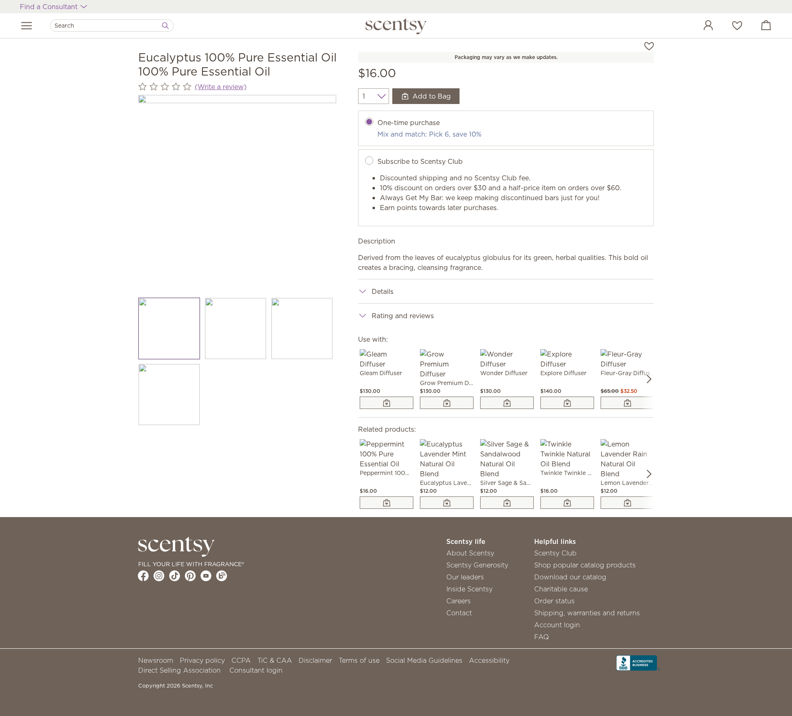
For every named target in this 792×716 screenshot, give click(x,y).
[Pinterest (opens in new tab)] (190, 575)
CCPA (241, 660)
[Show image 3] (302, 328)
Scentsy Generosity (477, 564)
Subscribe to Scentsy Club (420, 161)
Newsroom (155, 660)
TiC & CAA (274, 660)
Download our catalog (570, 576)
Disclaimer (315, 660)
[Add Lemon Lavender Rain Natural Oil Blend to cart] (627, 502)
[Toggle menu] (26, 25)
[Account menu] (700, 26)
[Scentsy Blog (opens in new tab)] (222, 575)
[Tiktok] (175, 575)
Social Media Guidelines (424, 660)
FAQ (541, 636)
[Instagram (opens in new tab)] (159, 575)
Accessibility (489, 660)
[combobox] (112, 25)
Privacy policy (202, 660)
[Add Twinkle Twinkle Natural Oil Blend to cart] (567, 502)
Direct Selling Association (179, 670)
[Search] (165, 25)
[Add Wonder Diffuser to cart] (507, 403)
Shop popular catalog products (585, 564)
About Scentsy (470, 553)
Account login (557, 624)
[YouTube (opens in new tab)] (206, 575)
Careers (458, 600)
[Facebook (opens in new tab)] (143, 575)
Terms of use (359, 660)
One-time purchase (408, 122)
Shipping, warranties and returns (587, 612)
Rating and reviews (403, 315)
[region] (237, 194)
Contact (459, 612)
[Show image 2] (236, 328)
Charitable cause (561, 588)
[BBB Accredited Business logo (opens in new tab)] (638, 662)
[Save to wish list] (649, 45)
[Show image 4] (169, 394)
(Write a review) (221, 86)
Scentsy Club (555, 553)
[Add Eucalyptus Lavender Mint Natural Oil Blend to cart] (447, 502)
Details (383, 291)
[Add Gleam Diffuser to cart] (386, 403)
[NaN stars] (164, 86)
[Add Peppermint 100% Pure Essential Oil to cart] (386, 502)
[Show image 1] (169, 328)
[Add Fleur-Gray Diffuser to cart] (627, 403)
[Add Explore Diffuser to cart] (567, 403)
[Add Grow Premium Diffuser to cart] (447, 403)
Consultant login (256, 670)
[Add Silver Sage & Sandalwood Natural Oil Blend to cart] (507, 502)
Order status (554, 600)
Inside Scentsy (469, 588)
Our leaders (465, 576)
